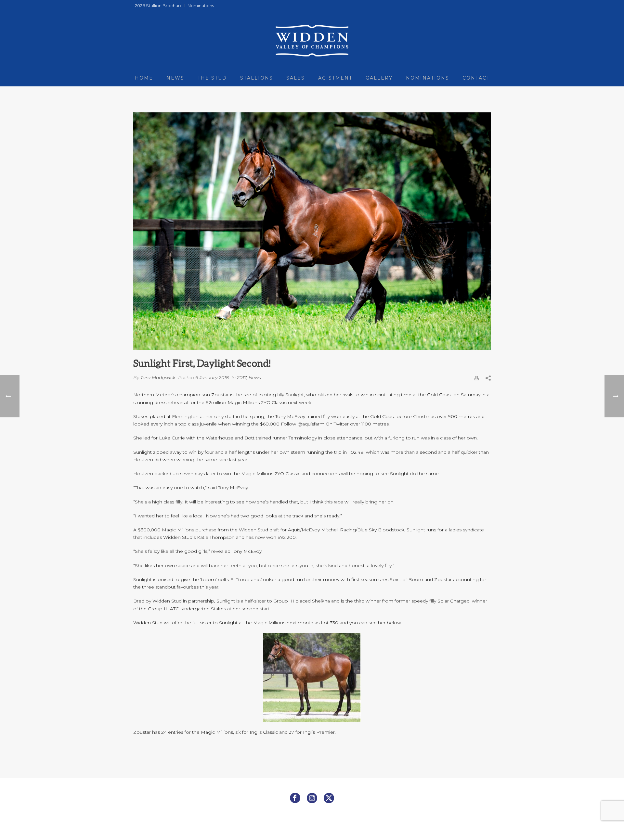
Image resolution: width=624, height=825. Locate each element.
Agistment (335, 78)
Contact (476, 78)
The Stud (212, 78)
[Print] (476, 377)
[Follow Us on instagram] (312, 798)
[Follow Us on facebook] (295, 798)
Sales (295, 78)
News (175, 78)
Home (144, 78)
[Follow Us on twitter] (329, 798)
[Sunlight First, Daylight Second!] (312, 231)
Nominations (427, 78)
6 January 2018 (212, 377)
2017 (241, 377)
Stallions (256, 78)
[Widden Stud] (311, 40)
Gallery (379, 78)
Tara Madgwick (158, 377)
